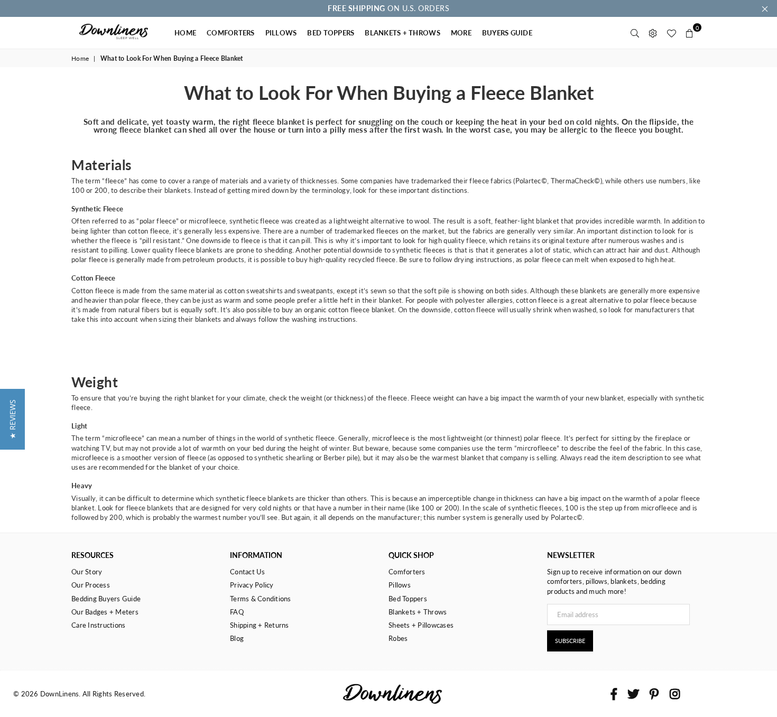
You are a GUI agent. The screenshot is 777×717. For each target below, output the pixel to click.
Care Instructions (98, 625)
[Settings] (653, 33)
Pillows (399, 585)
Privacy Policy (252, 585)
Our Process (90, 585)
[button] (12, 419)
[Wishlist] (671, 33)
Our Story (86, 571)
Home (80, 58)
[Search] (635, 33)
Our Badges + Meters (104, 612)
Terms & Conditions (260, 598)
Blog (237, 638)
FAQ (237, 612)
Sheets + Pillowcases (421, 625)
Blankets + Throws (417, 612)
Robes (398, 638)
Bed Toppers (407, 598)
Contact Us (247, 571)
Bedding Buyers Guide (106, 598)
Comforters (407, 571)
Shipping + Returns (259, 625)
